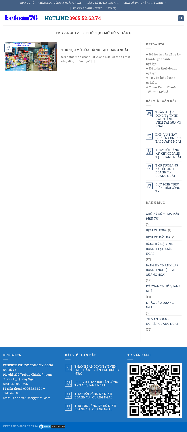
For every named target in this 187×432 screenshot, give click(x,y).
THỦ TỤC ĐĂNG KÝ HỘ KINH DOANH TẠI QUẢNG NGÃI (166, 171)
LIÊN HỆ (111, 8)
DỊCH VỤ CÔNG (156, 230)
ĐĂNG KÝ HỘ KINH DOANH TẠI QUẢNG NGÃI (160, 248)
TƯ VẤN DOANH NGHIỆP (87, 8)
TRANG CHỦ (27, 2)
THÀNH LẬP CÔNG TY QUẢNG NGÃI (59, 2)
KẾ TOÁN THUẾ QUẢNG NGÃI (163, 288)
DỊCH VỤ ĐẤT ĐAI (158, 237)
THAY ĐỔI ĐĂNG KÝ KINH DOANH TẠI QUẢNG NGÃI (168, 153)
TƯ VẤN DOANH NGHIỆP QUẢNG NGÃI (162, 321)
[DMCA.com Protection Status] (52, 426)
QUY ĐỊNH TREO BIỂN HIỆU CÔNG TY (167, 188)
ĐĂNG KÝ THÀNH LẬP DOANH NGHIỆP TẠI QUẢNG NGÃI (162, 269)
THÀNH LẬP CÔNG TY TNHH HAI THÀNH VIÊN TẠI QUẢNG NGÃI (168, 119)
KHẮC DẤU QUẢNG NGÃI (160, 305)
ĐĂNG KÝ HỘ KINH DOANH (103, 2)
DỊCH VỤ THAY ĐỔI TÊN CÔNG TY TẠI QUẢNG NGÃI (168, 138)
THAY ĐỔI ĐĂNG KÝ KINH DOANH (143, 2)
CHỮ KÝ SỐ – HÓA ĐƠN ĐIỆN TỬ (162, 216)
